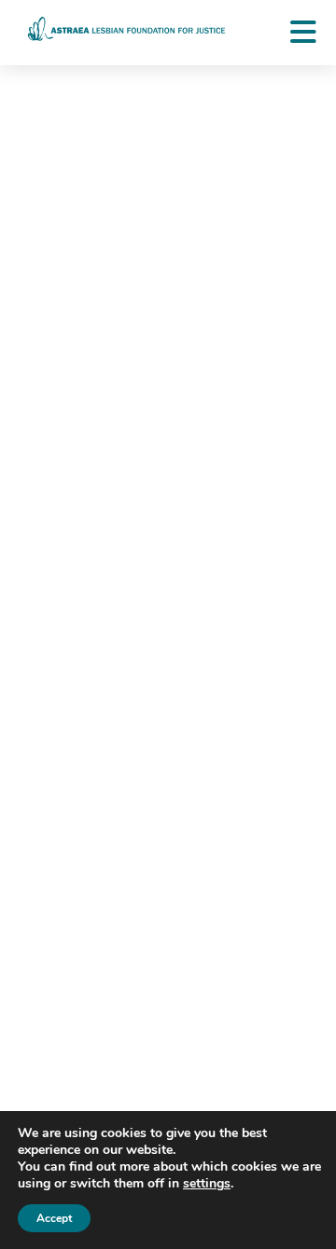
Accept (54, 1218)
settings (207, 1183)
